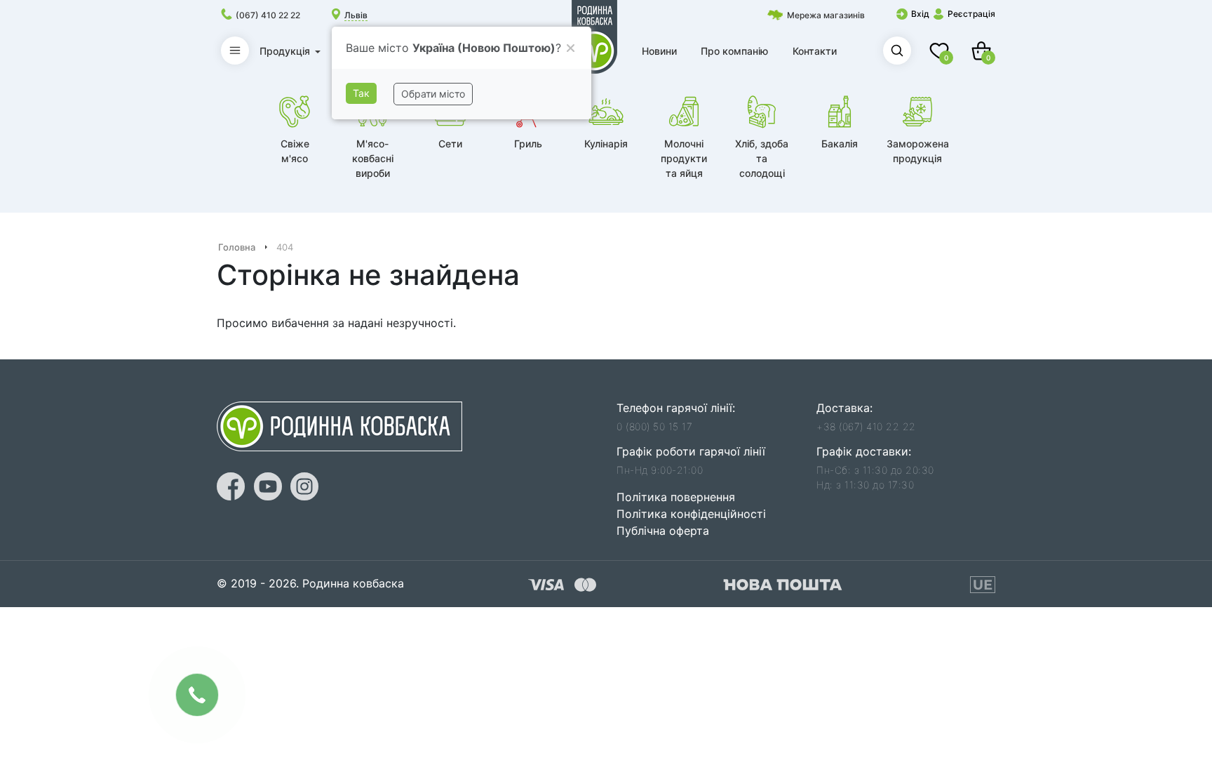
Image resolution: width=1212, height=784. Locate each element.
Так (361, 93)
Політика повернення (676, 497)
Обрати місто (433, 94)
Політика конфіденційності (691, 514)
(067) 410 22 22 (268, 15)
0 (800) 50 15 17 (654, 426)
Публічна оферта (663, 531)
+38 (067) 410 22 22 (866, 426)
